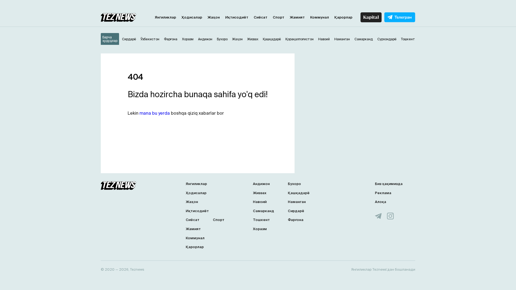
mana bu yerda (154, 113)
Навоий (260, 202)
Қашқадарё (299, 193)
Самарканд (263, 211)
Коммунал (319, 17)
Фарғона (295, 220)
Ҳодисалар (191, 17)
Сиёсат (260, 17)
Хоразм (260, 229)
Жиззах (259, 193)
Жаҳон (213, 17)
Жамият (297, 17)
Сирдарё (296, 211)
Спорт (278, 17)
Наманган (297, 202)
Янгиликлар (165, 17)
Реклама (383, 193)
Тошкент (261, 220)
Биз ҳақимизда (389, 184)
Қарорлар (343, 17)
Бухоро (294, 184)
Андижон (261, 184)
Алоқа (380, 202)
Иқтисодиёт (236, 17)
